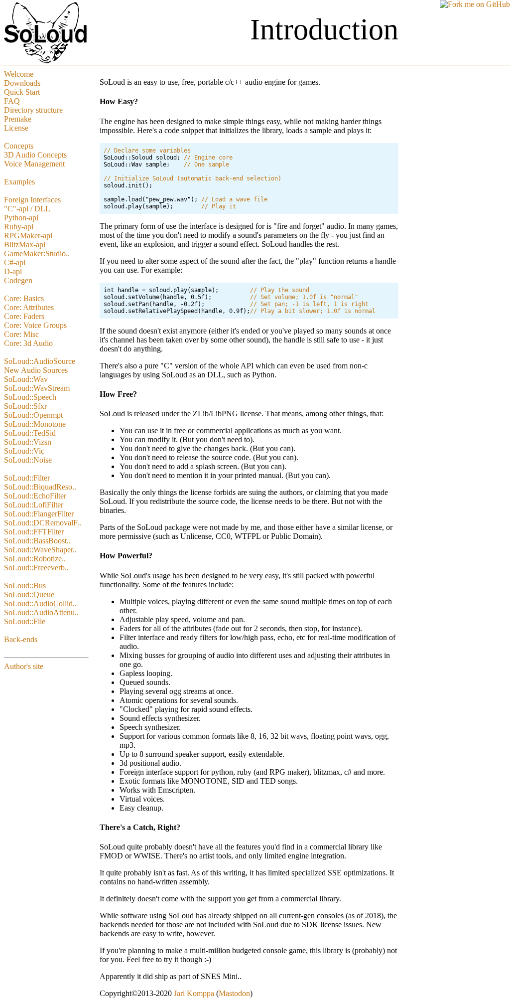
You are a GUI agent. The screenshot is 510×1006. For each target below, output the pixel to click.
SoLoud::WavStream (37, 388)
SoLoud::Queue (29, 594)
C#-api (14, 262)
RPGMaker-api (28, 235)
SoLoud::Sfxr (25, 406)
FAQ (12, 101)
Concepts (18, 146)
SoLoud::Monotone (35, 424)
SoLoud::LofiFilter (33, 505)
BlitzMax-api (24, 244)
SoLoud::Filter (27, 478)
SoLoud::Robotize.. (35, 558)
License (16, 128)
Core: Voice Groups (35, 325)
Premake (17, 119)
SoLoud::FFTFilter (34, 531)
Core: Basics (24, 298)
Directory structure (33, 110)
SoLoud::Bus (25, 585)
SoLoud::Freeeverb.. (36, 567)
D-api (13, 271)
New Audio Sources (36, 370)
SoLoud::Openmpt (33, 415)
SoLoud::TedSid (30, 433)
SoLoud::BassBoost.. (37, 540)
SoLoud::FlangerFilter (39, 513)
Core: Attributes (29, 307)
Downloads (22, 83)
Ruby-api (18, 226)
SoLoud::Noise (28, 460)
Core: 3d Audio (28, 343)
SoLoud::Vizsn (27, 442)
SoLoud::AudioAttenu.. (41, 612)
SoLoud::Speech (30, 397)
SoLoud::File (24, 621)
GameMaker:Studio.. (37, 253)
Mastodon (234, 993)
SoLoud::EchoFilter (35, 496)
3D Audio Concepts (35, 155)
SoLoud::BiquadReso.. (40, 487)
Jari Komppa (194, 993)
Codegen (18, 280)
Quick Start (22, 92)
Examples (19, 181)
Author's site (23, 666)
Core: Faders (24, 316)
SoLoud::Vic (24, 451)
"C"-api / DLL (27, 208)
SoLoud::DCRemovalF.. (42, 522)
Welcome (18, 74)
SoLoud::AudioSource (39, 361)
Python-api (21, 217)
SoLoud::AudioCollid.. (40, 603)
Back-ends (20, 639)
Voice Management (34, 164)
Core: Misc (21, 334)
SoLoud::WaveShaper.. (40, 549)
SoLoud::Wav (26, 379)
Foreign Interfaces (32, 199)
